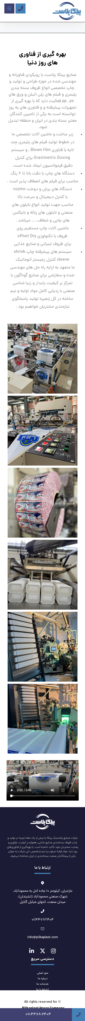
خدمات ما (42, 984)
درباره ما (43, 978)
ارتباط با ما (42, 989)
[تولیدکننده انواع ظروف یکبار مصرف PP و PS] (67, 11)
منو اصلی (42, 973)
